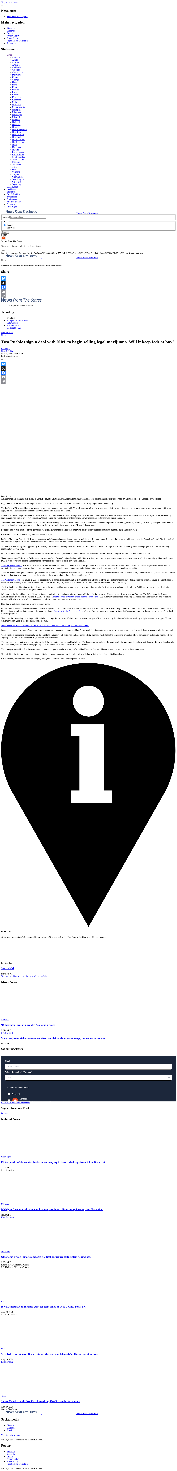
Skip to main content (10, 2)
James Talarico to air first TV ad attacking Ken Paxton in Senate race (40, 1401)
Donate (10, 33)
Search (5, 232)
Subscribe (11, 31)
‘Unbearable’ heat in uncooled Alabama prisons (28, 1024)
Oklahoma (16, 147)
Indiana (15, 90)
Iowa (14, 92)
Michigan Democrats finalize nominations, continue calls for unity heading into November (52, 1209)
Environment (12, 199)
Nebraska (16, 124)
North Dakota (18, 142)
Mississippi (17, 114)
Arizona (15, 62)
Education (11, 192)
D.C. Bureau (12, 187)
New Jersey (17, 132)
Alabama (16, 57)
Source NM (7, 968)
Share (3, 359)
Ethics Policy (12, 38)
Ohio (14, 144)
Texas (14, 167)
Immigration (12, 197)
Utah (14, 169)
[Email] (88, 291)
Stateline (16, 162)
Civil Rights (12, 207)
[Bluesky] (88, 278)
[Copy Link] (88, 296)
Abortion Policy (14, 202)
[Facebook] (88, 287)
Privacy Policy (13, 36)
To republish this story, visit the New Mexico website (24, 976)
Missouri (16, 117)
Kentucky (16, 97)
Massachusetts (18, 107)
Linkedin (11, 1428)
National (16, 122)
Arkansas (16, 65)
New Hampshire (19, 129)
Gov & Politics (13, 194)
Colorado (16, 70)
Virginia (15, 174)
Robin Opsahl (7, 1362)
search (6, 217)
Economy (11, 204)
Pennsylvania (18, 152)
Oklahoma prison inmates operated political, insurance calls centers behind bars (46, 1256)
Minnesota (16, 112)
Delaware (16, 75)
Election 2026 (13, 325)
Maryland (16, 104)
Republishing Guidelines (17, 41)
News (3, 335)
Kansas (15, 94)
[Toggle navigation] (2, 5)
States (9, 55)
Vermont (16, 172)
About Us (11, 28)
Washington (17, 177)
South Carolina (18, 157)
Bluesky (10, 1425)
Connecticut (17, 72)
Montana (16, 119)
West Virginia (18, 179)
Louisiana (16, 99)
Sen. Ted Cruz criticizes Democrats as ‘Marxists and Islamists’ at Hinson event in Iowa (49, 1354)
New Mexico (18, 134)
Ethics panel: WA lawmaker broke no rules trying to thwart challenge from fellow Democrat (53, 1162)
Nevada (15, 127)
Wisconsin (16, 182)
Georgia (15, 80)
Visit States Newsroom (11, 1435)
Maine (15, 102)
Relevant (11, 228)
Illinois (15, 87)
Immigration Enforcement (18, 320)
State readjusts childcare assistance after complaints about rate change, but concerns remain (53, 1038)
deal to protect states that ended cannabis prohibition (75, 597)
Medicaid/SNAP (14, 328)
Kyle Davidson (7, 1217)
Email (9, 1430)
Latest (10, 225)
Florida (15, 77)
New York (16, 137)
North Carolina (18, 139)
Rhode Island (18, 154)
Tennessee (16, 164)
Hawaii (15, 82)
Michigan (16, 109)
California (16, 67)
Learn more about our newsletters (15, 1102)
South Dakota (18, 159)
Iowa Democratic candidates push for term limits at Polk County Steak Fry (43, 1306)
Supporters (11, 43)
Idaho (14, 85)
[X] (88, 283)
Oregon (15, 149)
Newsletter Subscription (17, 16)
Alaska (15, 60)
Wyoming (16, 184)
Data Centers (12, 323)
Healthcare (11, 189)
